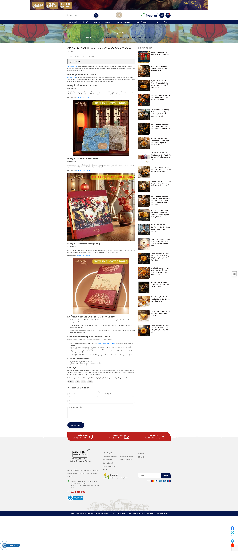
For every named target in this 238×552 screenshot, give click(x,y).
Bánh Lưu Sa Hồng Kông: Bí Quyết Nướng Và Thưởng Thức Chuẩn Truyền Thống (161, 184)
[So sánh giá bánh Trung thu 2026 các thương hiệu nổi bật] (144, 57)
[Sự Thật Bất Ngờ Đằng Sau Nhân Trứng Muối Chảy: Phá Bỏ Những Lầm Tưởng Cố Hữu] (144, 215)
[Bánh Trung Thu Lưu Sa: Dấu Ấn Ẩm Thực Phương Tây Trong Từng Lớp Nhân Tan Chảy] (144, 258)
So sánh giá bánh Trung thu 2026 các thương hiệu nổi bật (160, 54)
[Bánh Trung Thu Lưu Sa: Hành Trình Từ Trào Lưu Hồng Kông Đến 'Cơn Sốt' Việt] (144, 330)
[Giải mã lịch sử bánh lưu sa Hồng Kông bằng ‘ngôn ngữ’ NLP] (144, 316)
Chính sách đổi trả (109, 463)
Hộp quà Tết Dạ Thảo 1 (83, 97)
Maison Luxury (71, 77)
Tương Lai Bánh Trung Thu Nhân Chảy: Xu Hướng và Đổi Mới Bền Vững (161, 97)
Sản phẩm (141, 457)
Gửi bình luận (76, 425)
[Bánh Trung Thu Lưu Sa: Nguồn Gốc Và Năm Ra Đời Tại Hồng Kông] (144, 301)
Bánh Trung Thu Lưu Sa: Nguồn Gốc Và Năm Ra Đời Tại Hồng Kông (160, 299)
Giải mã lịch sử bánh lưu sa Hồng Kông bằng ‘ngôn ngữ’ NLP (160, 313)
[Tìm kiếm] (96, 15)
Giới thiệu (85, 22)
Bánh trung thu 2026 (102, 22)
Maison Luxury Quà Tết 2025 (106, 343)
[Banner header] (119, 5)
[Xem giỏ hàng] (168, 15)
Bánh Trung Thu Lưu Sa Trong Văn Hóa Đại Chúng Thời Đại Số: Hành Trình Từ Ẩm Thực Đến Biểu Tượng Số (160, 200)
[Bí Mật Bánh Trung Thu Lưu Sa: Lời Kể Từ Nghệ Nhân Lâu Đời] (144, 71)
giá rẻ (83, 382)
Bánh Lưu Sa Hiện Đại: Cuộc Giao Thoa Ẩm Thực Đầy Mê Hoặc (160, 285)
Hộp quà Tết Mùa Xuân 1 (83, 170)
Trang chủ (72, 22)
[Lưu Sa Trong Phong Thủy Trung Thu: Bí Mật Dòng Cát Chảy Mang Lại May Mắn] (144, 244)
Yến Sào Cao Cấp (123, 22)
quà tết (90, 382)
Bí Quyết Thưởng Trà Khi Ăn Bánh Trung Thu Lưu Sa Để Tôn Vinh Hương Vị (161, 169)
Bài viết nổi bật (145, 48)
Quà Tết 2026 (141, 22)
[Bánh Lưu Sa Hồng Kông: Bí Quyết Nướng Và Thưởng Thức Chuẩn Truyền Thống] (144, 186)
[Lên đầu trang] (232, 550)
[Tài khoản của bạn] (162, 15)
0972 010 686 (151, 16)
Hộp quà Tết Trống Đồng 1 (84, 255)
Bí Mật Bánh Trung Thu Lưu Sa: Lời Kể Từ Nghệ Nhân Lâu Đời (159, 69)
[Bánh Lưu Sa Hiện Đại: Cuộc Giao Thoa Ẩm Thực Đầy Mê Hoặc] (144, 287)
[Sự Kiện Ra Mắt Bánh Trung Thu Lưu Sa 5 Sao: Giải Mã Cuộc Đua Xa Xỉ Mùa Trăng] (144, 85)
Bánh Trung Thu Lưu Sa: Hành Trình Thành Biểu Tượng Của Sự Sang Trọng (160, 126)
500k (77, 382)
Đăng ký (166, 476)
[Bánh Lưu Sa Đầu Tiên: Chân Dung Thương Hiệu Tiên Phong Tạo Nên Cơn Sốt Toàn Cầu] (144, 143)
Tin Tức (156, 22)
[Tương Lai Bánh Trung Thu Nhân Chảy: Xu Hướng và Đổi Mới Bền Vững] (144, 100)
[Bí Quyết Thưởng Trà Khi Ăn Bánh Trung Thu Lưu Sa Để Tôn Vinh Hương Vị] (144, 172)
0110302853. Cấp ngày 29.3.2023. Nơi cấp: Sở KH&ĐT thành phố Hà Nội (141, 513)
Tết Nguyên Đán (72, 66)
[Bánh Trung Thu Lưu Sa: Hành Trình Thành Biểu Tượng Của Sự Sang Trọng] (144, 129)
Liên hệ (165, 22)
